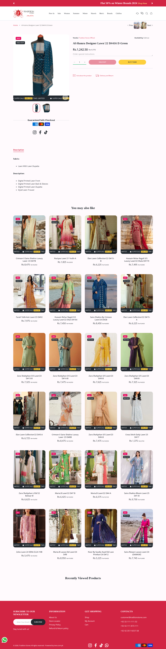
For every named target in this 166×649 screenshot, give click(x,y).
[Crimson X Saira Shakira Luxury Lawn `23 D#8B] (65, 411)
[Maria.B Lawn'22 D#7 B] (65, 469)
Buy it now (132, 62)
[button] (13, 3)
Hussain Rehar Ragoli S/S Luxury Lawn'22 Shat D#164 (65, 318)
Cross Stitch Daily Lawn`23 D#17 (136, 435)
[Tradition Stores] (23, 13)
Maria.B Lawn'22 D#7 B (65, 493)
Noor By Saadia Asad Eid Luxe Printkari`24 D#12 (101, 553)
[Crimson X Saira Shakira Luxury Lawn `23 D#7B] (29, 234)
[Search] (146, 13)
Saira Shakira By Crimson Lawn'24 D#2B (101, 318)
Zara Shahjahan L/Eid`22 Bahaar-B (29, 494)
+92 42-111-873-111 (129, 626)
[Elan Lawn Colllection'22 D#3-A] (29, 411)
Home (15, 25)
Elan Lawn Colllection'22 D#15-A (136, 318)
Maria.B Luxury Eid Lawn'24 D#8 (65, 553)
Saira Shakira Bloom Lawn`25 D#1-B (136, 494)
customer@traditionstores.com (134, 617)
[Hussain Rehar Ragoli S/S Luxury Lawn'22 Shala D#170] (137, 234)
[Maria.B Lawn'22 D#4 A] (101, 469)
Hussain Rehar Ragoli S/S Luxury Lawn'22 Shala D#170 (136, 259)
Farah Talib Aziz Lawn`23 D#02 (29, 317)
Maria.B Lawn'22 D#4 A (101, 493)
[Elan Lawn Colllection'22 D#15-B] (101, 234)
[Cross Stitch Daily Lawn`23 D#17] (137, 411)
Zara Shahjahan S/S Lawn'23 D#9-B (101, 376)
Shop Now (101, 3)
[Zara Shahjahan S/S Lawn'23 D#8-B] (137, 352)
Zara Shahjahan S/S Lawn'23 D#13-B (29, 376)
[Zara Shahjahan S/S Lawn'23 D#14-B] (65, 352)
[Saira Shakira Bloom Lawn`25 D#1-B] (137, 469)
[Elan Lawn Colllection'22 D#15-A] (137, 293)
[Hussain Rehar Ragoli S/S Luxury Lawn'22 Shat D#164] (65, 293)
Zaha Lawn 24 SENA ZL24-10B (29, 552)
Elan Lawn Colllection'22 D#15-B (101, 259)
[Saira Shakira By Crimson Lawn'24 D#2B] (101, 293)
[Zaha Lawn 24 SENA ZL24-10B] (29, 528)
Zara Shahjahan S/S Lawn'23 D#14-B (65, 376)
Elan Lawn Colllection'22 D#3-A (29, 434)
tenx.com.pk (58, 645)
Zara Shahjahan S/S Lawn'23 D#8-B (136, 376)
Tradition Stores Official (87, 38)
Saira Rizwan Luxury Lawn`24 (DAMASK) (136, 553)
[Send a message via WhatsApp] (4, 640)
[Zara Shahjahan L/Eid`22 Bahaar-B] (29, 469)
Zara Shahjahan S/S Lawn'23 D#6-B (101, 435)
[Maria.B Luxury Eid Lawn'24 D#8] (65, 528)
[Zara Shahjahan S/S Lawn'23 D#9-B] (101, 352)
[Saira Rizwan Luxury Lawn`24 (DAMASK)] (137, 528)
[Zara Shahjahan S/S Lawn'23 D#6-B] (101, 411)
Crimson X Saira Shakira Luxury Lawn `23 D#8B (65, 435)
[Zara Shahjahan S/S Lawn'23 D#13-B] (29, 352)
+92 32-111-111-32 (129, 621)
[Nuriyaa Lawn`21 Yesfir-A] (65, 234)
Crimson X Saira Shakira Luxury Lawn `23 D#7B (29, 259)
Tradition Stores (25, 645)
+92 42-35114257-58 (130, 631)
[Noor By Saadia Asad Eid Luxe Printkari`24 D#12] (101, 528)
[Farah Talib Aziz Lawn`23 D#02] (29, 293)
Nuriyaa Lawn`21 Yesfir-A (65, 258)
